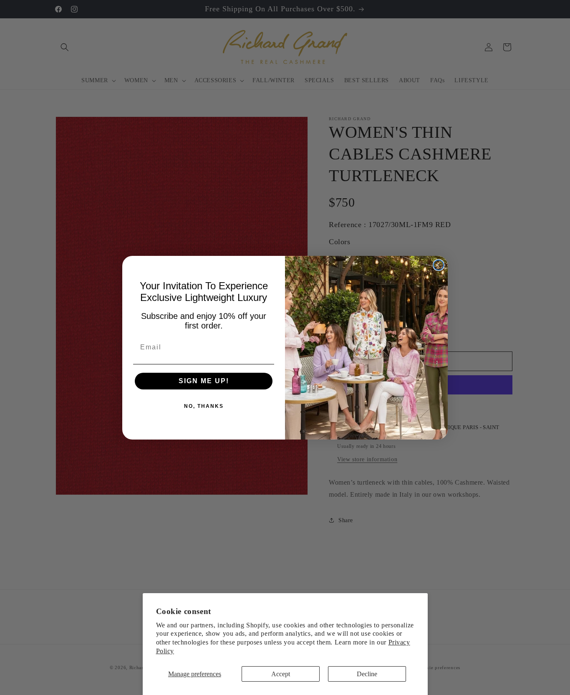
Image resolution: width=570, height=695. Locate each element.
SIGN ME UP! (204, 380)
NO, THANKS (204, 406)
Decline (367, 673)
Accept (280, 673)
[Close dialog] (439, 265)
